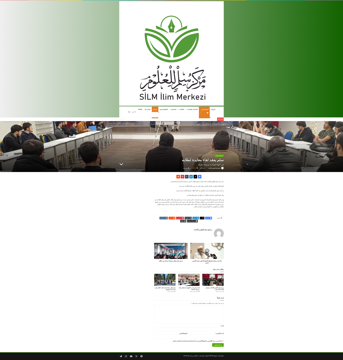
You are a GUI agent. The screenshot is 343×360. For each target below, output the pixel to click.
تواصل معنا (148, 109)
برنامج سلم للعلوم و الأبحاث (214, 168)
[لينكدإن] (191, 176)
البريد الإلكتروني (219, 333)
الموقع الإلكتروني (183, 333)
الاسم (222, 325)
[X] (195, 176)
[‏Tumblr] (187, 176)
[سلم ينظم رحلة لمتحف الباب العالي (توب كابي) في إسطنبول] (165, 280)
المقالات (182, 109)
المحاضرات (173, 109)
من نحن (155, 109)
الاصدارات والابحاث (193, 109)
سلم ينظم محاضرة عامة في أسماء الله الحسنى (204, 119)
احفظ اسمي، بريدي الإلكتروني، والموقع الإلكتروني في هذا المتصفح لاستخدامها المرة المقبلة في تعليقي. (197, 341)
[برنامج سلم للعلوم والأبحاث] (171, 53)
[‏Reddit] (178, 176)
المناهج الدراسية (164, 109)
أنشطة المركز (213, 124)
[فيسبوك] (199, 176)
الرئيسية (213, 109)
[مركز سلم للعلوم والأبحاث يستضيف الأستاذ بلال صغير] (213, 280)
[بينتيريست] (182, 176)
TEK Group (186, 355)
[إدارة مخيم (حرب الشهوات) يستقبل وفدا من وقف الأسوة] (189, 280)
